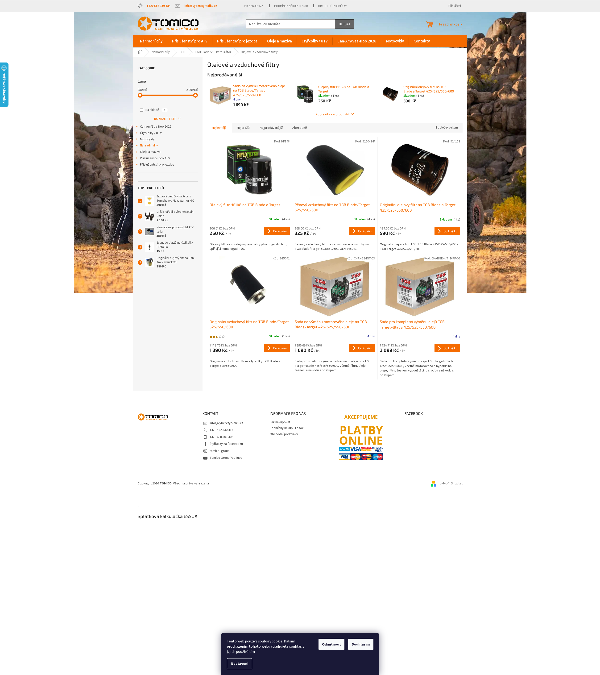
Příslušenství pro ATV (155, 158)
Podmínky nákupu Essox (291, 6)
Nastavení (239, 663)
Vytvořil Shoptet (451, 483)
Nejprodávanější (271, 127)
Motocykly (147, 139)
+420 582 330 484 (221, 430)
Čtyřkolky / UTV (151, 133)
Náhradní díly (149, 145)
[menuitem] (151, 41)
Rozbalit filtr (165, 119)
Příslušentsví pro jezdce (157, 164)
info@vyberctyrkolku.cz (226, 423)
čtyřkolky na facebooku (226, 444)
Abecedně (299, 127)
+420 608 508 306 (221, 437)
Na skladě (155, 110)
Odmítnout (331, 644)
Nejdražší (243, 127)
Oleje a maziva (150, 152)
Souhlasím (361, 644)
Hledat (344, 24)
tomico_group (220, 451)
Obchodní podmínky (332, 6)
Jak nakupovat (254, 6)
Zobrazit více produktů (332, 114)
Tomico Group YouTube (226, 457)
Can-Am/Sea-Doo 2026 (155, 126)
